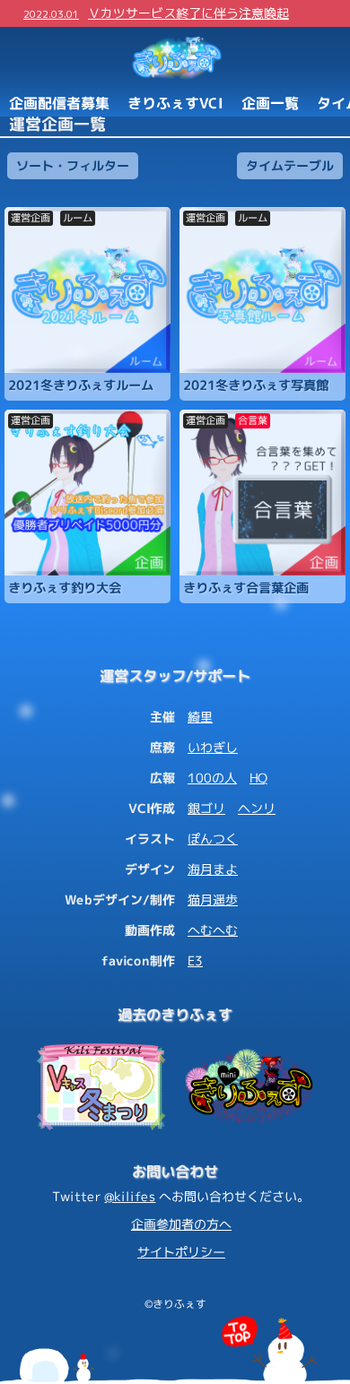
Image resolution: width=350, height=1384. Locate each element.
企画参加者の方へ (181, 1224)
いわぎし (213, 747)
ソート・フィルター (72, 164)
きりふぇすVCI (175, 102)
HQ (258, 777)
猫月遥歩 (213, 899)
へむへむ (213, 930)
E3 (195, 960)
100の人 (212, 777)
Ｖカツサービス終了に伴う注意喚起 (156, 13)
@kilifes (129, 1196)
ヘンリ (257, 808)
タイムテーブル (290, 164)
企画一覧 (270, 102)
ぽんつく (213, 838)
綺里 (200, 716)
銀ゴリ (206, 808)
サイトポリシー (181, 1251)
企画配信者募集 (59, 102)
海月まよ (213, 869)
